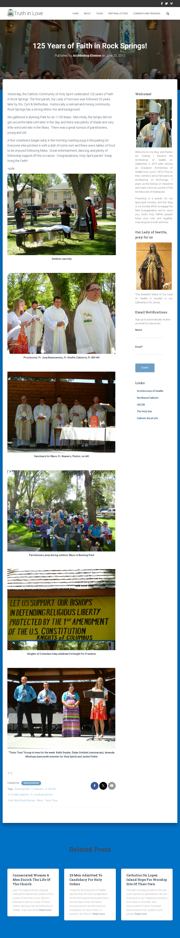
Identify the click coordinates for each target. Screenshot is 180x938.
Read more (45, 910)
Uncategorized (31, 783)
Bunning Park (22, 789)
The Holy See (144, 411)
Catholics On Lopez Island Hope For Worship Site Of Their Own (146, 879)
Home (76, 13)
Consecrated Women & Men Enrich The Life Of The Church (31, 879)
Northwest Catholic (148, 397)
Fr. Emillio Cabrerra (18, 794)
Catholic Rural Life (147, 418)
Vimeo (171, 4)
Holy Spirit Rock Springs (21, 800)
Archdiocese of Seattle (150, 391)
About (87, 13)
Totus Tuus (51, 800)
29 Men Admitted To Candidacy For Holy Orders (85, 879)
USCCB (141, 404)
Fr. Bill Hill (50, 789)
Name (138, 330)
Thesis (99, 13)
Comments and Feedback (146, 13)
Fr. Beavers (37, 789)
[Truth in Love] (25, 13)
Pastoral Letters (118, 13)
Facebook (162, 4)
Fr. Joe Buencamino (42, 794)
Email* (139, 346)
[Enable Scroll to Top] (173, 931)
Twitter (166, 4)
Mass (40, 800)
